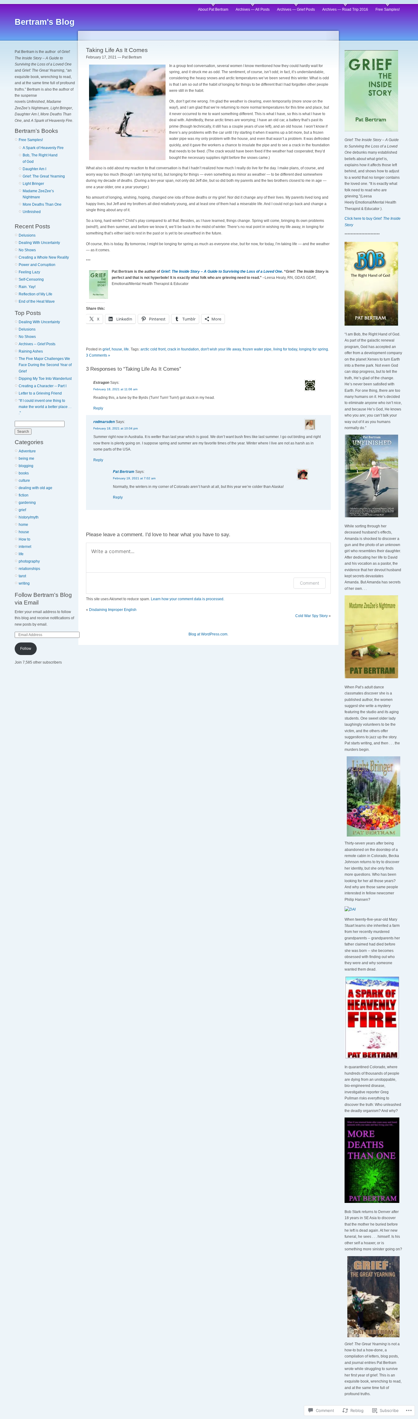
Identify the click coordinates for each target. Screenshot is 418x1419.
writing (24, 583)
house (24, 532)
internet (25, 547)
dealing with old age (35, 488)
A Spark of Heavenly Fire (43, 148)
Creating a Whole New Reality (44, 257)
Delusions (27, 235)
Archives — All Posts (253, 9)
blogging (26, 466)
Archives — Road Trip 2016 (345, 9)
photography (29, 561)
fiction (23, 495)
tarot (22, 576)
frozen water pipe (257, 349)
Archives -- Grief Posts (37, 344)
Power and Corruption (37, 265)
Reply (98, 408)
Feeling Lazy (29, 272)
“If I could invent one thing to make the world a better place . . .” (45, 407)
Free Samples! (387, 9)
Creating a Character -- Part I (42, 386)
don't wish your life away (221, 349)
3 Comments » (98, 355)
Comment (309, 583)
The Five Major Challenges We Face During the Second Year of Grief (45, 365)
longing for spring (313, 349)
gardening (27, 502)
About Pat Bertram (213, 9)
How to (24, 539)
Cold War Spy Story (311, 616)
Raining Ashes (31, 351)
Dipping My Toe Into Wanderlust (45, 378)
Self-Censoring (31, 279)
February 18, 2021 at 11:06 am (115, 389)
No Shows (27, 250)
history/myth (29, 517)
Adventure (27, 451)
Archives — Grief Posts (296, 9)
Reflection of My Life (35, 294)
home (23, 524)
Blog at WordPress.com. (208, 634)
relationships (29, 569)
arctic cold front (153, 349)
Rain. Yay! (27, 287)
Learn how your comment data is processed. (187, 599)
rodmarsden (104, 422)
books (24, 473)
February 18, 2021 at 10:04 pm (115, 428)
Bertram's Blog (45, 22)
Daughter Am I (34, 169)
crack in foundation (183, 349)
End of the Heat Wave (37, 301)
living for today (285, 349)
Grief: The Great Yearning (44, 176)
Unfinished (32, 212)
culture (24, 480)
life (21, 554)
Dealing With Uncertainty (39, 243)
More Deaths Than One (42, 204)
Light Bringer (33, 184)
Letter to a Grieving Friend (40, 393)
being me (26, 458)
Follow (25, 648)
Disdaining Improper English (112, 610)
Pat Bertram (123, 472)
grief (22, 510)
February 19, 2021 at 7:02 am (134, 478)
